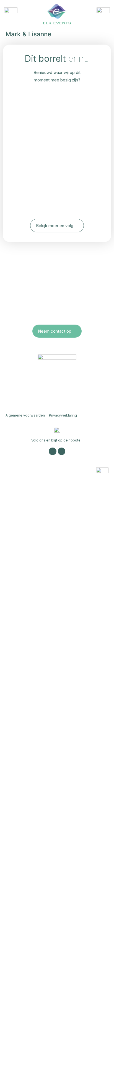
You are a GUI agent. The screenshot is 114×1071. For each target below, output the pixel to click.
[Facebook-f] (61, 451)
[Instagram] (52, 451)
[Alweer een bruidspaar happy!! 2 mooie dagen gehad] (57, 153)
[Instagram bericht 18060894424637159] (57, 126)
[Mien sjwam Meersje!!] (57, 110)
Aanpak (24, 933)
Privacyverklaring (63, 415)
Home (20, 879)
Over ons (28, 897)
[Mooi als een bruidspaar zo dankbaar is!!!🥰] (57, 180)
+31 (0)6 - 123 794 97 (57, 302)
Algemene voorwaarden (25, 415)
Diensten (27, 915)
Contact (24, 987)
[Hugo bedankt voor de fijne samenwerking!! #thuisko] (57, 199)
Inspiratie (27, 951)
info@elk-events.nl (57, 309)
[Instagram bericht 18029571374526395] (57, 94)
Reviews (26, 969)
